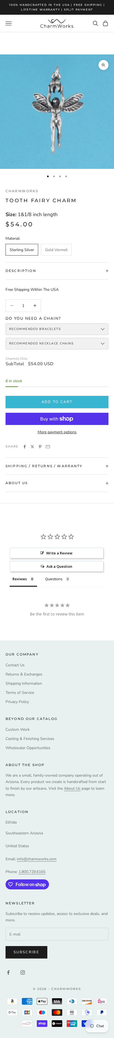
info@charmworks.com (36, 859)
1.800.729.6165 (32, 871)
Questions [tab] (54, 578)
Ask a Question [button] (59, 566)
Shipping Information (24, 683)
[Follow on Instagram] (22, 972)
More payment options (57, 432)
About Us (72, 788)
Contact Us (15, 665)
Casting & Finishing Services (30, 738)
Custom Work (18, 729)
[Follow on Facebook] (8, 972)
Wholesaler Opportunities (28, 748)
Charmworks (22, 191)
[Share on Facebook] (24, 446)
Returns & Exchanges (24, 674)
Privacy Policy (17, 701)
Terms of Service (20, 692)
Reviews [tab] (19, 578)
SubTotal (15, 364)
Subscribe (26, 952)
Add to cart (57, 401)
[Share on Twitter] (32, 446)
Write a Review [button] (59, 553)
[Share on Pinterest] (40, 446)
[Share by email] (48, 446)
